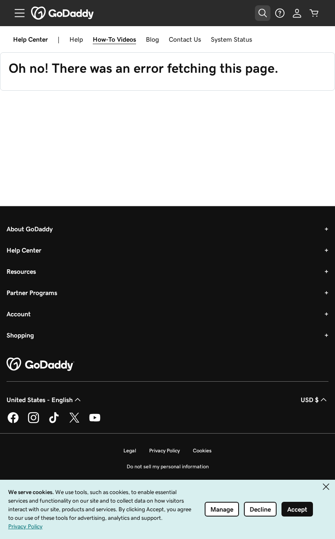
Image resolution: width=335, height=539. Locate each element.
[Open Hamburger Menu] (16, 13)
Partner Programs (32, 292)
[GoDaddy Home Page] (40, 364)
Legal (129, 450)
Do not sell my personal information (168, 466)
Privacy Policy (164, 450)
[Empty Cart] (314, 13)
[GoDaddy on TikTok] (53, 421)
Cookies (202, 450)
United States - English (40, 399)
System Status (231, 39)
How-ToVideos (114, 39)
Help (76, 39)
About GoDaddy (30, 229)
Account (19, 314)
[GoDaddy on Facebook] (13, 421)
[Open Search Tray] (262, 13)
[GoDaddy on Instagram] (33, 421)
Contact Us (185, 39)
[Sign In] (297, 13)
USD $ (310, 399)
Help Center (24, 250)
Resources (21, 271)
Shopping (20, 335)
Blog (152, 39)
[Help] (280, 13)
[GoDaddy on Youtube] (94, 421)
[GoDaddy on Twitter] (74, 421)
